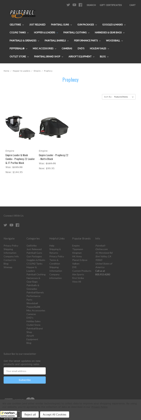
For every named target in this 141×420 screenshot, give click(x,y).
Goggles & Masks (112, 24)
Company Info (11, 256)
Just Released (37, 24)
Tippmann (77, 249)
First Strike (78, 278)
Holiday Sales (98, 48)
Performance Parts (86, 40)
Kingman (77, 252)
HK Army (77, 256)
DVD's (81, 48)
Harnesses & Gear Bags (108, 32)
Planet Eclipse (79, 259)
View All (76, 281)
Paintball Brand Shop (47, 56)
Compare (19, 127)
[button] (8, 415)
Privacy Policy (11, 245)
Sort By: (108, 97)
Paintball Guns (60, 24)
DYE (74, 267)
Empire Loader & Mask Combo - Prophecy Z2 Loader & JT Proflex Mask (20, 159)
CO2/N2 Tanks (18, 32)
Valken (75, 263)
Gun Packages (86, 24)
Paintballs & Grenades (23, 40)
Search (91, 5)
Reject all (30, 414)
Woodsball (113, 40)
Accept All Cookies (54, 414)
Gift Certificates (111, 5)
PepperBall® (17, 48)
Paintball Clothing (75, 32)
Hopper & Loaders (45, 32)
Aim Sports (78, 274)
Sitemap (8, 267)
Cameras (67, 48)
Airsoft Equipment (80, 56)
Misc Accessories (43, 48)
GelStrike (15, 24)
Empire (76, 245)
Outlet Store (18, 56)
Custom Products (81, 270)
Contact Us (10, 259)
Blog (103, 56)
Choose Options (20, 134)
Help (51, 245)
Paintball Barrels (55, 40)
